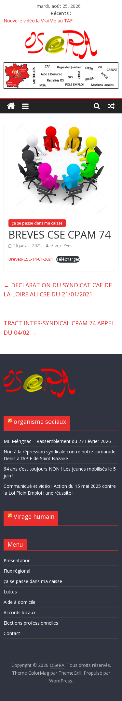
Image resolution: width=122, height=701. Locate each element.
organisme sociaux (40, 421)
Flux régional (17, 571)
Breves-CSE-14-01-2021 (30, 259)
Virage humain (34, 516)
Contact (12, 633)
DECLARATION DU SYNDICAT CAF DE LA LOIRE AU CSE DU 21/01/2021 (58, 289)
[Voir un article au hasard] (111, 106)
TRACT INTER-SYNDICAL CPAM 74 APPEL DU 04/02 (59, 327)
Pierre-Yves (61, 245)
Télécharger (68, 259)
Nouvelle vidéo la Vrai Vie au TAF (38, 21)
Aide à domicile (19, 602)
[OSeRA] (11, 106)
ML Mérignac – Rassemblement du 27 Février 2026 (57, 441)
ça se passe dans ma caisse (37, 223)
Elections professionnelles (31, 623)
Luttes (10, 592)
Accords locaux (19, 612)
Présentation (17, 560)
